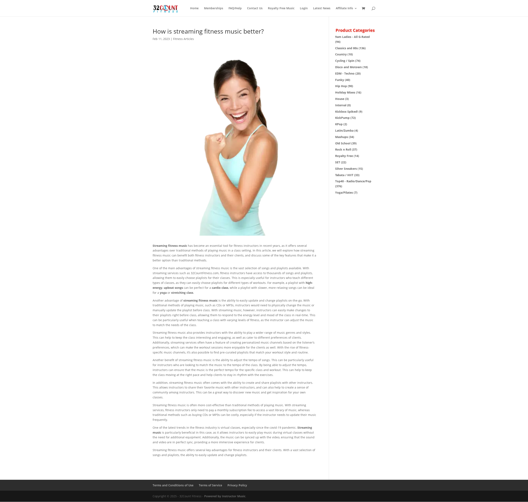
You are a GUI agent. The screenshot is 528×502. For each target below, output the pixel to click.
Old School (342, 143)
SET (337, 162)
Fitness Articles (183, 39)
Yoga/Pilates (344, 192)
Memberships (213, 8)
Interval (340, 105)
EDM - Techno (345, 73)
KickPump (342, 118)
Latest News (321, 8)
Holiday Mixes (345, 92)
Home (194, 8)
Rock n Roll (343, 149)
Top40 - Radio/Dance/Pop (353, 181)
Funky (339, 80)
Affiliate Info (344, 8)
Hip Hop (341, 86)
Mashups (341, 137)
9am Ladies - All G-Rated (352, 37)
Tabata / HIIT (344, 175)
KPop (339, 124)
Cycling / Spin (344, 61)
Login (304, 8)
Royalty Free (344, 156)
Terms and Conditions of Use (173, 485)
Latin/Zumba (344, 130)
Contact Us (255, 8)
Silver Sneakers (346, 169)
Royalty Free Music (281, 8)
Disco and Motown (348, 67)
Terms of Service (210, 485)
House (339, 99)
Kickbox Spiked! (346, 112)
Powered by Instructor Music (224, 496)
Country (341, 54)
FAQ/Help (235, 8)
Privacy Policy (237, 485)
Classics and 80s (346, 48)
